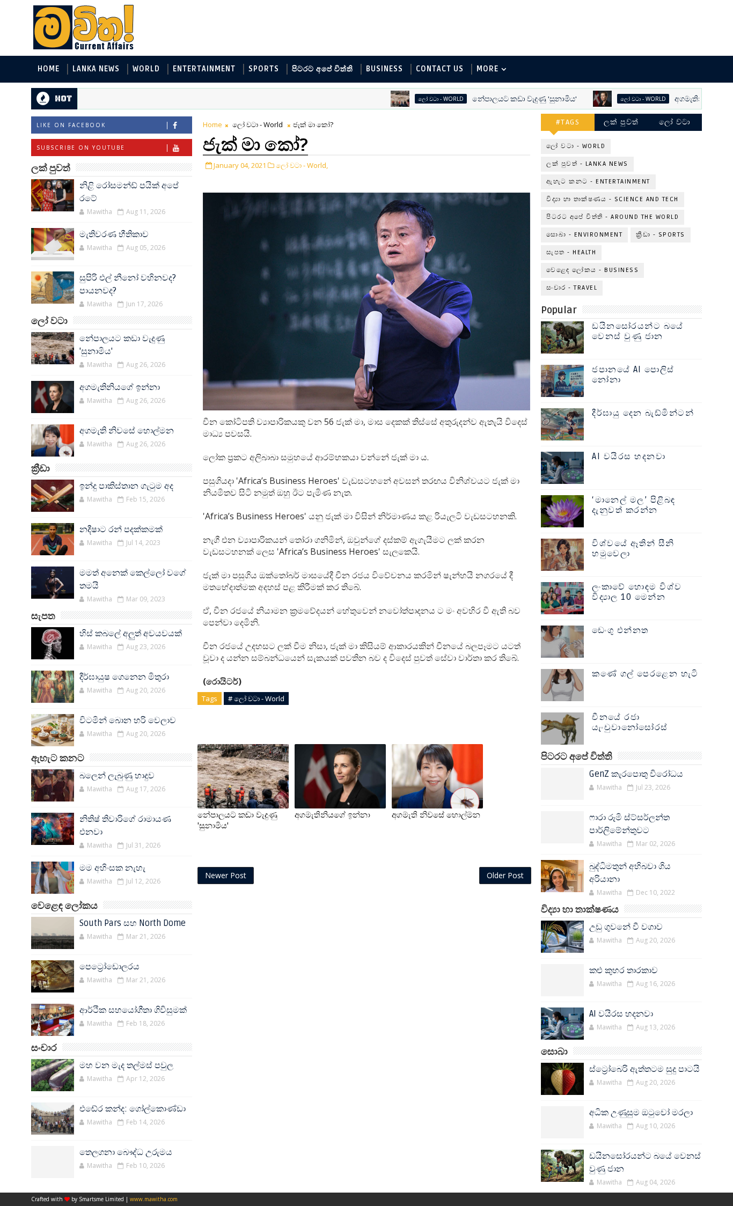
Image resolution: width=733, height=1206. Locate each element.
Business (384, 68)
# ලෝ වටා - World (256, 698)
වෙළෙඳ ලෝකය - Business (592, 270)
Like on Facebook (71, 125)
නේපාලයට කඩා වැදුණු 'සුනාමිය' (494, 99)
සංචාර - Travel (571, 288)
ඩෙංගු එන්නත (620, 630)
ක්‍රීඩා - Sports (660, 235)
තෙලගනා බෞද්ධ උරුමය (125, 1152)
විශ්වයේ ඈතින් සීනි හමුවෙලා (633, 548)
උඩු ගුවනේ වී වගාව (626, 927)
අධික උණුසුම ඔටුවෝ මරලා (641, 1112)
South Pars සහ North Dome (132, 923)
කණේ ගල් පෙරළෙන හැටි (645, 673)
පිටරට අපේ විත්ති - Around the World (612, 217)
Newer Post (225, 875)
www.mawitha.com (154, 1199)
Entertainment (204, 68)
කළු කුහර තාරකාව (623, 970)
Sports (263, 68)
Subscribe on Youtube (80, 147)
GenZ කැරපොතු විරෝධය (636, 774)
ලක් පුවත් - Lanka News (587, 164)
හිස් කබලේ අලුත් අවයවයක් (130, 633)
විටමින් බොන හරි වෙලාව (127, 720)
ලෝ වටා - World (410, 98)
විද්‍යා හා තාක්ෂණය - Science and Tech (612, 199)
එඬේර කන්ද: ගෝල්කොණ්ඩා (132, 1109)
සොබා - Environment (584, 235)
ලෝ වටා (675, 122)
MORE (488, 68)
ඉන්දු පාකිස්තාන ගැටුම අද (126, 486)
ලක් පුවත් (621, 122)
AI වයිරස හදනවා (628, 456)
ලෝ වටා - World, (302, 165)
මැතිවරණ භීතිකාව (114, 234)
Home (49, 68)
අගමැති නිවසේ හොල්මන (126, 430)
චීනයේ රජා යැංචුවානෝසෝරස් (630, 722)
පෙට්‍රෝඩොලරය (109, 966)
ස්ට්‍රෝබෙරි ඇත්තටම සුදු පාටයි (644, 1069)
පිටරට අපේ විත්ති (322, 68)
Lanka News (96, 68)
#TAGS (568, 122)
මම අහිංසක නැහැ (112, 868)
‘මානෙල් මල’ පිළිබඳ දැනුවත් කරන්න (634, 505)
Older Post (505, 875)
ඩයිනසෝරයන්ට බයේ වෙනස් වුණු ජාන (638, 331)
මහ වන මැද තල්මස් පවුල (126, 1065)
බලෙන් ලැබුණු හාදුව (117, 775)
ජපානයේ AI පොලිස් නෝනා (633, 374)
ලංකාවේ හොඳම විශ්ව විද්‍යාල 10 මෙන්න (637, 592)
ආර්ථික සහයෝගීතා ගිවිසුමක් (133, 1010)
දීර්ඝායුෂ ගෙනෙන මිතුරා (124, 677)
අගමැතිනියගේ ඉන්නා (679, 99)
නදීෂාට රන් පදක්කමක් (121, 529)
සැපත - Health (571, 252)
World (146, 68)
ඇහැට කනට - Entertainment (598, 182)
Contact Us (440, 68)
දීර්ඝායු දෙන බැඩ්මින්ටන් (643, 413)
